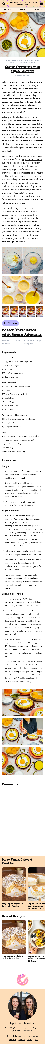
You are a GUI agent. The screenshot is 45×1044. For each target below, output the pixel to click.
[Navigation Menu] (41, 3)
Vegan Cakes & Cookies (14, 60)
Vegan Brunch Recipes (28, 62)
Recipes (7, 9)
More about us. (27, 1031)
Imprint (29, 1039)
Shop (22, 9)
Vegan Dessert (14, 62)
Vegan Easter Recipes (31, 60)
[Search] (3, 3)
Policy (36, 1039)
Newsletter (12, 1039)
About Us (37, 9)
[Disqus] (22, 818)
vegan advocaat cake (32, 159)
